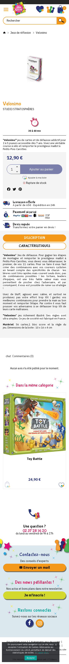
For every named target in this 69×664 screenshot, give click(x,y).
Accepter (31, 657)
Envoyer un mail (36, 567)
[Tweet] (14, 189)
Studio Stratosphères (18, 109)
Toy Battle (34, 459)
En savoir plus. (42, 652)
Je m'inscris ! (34, 595)
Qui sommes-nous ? (17, 641)
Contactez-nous (34, 554)
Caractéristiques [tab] (34, 246)
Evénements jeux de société (45, 641)
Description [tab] (34, 238)
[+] (17, 166)
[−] (17, 171)
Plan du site (60, 649)
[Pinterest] (20, 189)
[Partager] (9, 189)
